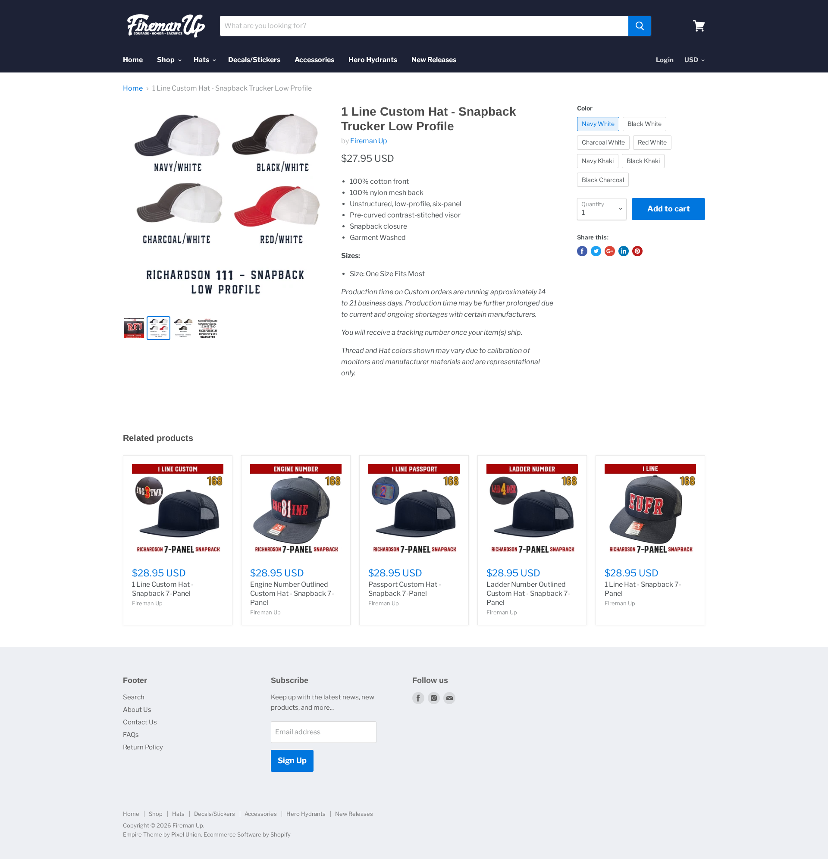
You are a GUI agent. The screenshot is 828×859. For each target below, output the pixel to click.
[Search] (639, 26)
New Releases (433, 60)
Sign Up (292, 760)
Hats (202, 60)
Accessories (314, 60)
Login (665, 60)
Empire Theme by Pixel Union (162, 834)
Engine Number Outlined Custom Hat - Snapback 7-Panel (292, 593)
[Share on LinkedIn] (623, 251)
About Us (137, 710)
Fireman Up (368, 141)
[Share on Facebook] (582, 251)
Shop (166, 60)
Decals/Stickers (254, 60)
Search (133, 697)
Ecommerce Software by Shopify (247, 834)
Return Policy (143, 747)
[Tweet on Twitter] (596, 251)
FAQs (131, 735)
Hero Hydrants (372, 60)
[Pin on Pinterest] (637, 251)
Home (133, 60)
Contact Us (140, 722)
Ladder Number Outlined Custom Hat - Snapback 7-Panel (528, 593)
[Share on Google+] (610, 251)
